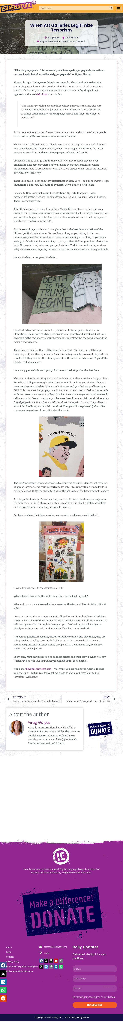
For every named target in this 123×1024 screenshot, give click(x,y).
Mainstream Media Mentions (19, 971)
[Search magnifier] (111, 8)
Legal (8, 952)
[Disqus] (62, 799)
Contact (10, 957)
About (9, 947)
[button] (118, 8)
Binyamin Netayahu (50, 41)
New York (81, 41)
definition (42, 94)
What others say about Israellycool (22, 966)
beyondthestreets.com (39, 668)
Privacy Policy (12, 961)
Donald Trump (68, 41)
